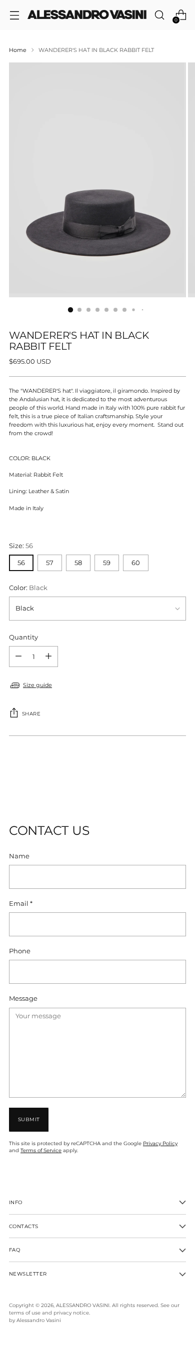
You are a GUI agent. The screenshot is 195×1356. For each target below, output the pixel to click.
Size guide (37, 684)
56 (21, 563)
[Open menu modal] (14, 15)
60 (136, 563)
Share (31, 713)
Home (17, 49)
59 (106, 563)
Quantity (23, 637)
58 (78, 563)
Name (19, 856)
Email (20, 903)
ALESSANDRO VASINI (83, 1305)
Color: (28, 588)
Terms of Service (41, 1150)
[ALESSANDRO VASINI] (86, 15)
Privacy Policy (160, 1143)
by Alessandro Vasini (35, 1320)
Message (23, 998)
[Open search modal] (159, 15)
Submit (29, 1119)
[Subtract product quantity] (49, 657)
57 (50, 563)
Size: (21, 546)
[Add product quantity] (19, 657)
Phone (19, 951)
